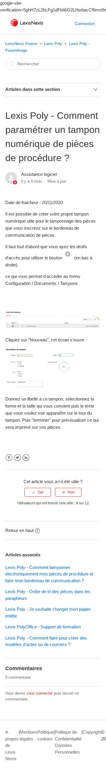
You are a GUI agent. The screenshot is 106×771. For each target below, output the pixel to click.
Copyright (92, 732)
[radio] (37, 492)
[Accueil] (27, 26)
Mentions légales (28, 735)
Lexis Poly (53, 43)
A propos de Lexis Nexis (12, 745)
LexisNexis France (21, 43)
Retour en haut (19, 530)
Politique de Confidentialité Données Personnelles (68, 742)
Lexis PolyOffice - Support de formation (43, 626)
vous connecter (39, 693)
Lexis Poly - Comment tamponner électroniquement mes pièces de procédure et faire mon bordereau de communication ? (49, 574)
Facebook (9, 457)
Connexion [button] (85, 23)
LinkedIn (26, 457)
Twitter (17, 457)
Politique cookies (45, 735)
